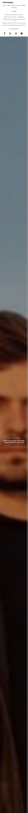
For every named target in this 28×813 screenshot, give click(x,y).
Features (23, 5)
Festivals (13, 5)
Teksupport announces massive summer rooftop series (14, 23)
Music (9, 5)
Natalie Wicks (10, 438)
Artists (5, 5)
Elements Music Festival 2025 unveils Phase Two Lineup (14, 25)
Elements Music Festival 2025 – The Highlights (14, 17)
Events (18, 5)
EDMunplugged (8, 2)
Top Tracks (14, 7)
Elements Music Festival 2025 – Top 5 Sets (14, 14)
